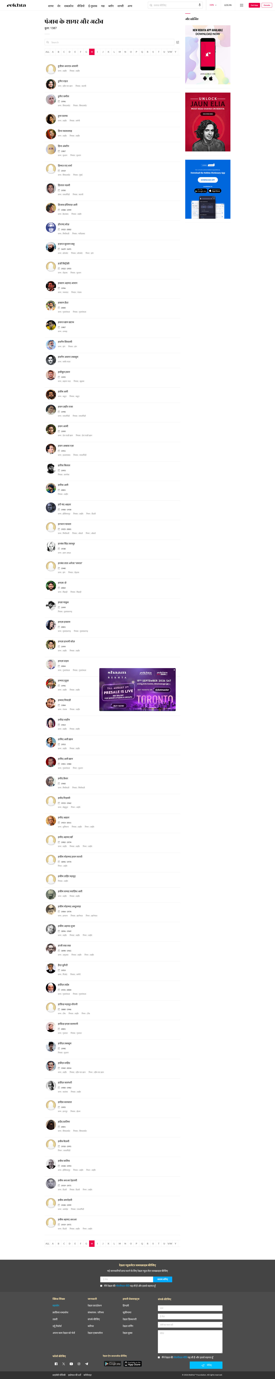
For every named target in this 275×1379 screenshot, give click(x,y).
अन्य (129, 6)
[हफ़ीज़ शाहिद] (52, 1066)
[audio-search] (199, 5)
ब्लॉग (111, 6)
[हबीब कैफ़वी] (52, 1144)
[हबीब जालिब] (52, 1164)
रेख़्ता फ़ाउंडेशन (95, 1305)
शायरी (120, 6)
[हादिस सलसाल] (52, 1105)
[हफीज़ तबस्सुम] (52, 1046)
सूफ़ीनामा (127, 1312)
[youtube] (71, 1363)
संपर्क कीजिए (94, 1319)
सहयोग (56, 1305)
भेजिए (209, 1365)
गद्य (103, 6)
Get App (254, 5)
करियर (91, 1326)
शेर (58, 6)
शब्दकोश (68, 6)
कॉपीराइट (88, 1375)
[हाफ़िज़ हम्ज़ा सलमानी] (52, 1027)
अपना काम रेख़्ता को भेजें (64, 1333)
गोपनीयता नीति (123, 1285)
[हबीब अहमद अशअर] (52, 1222)
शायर (50, 6)
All (47, 51)
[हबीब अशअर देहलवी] (52, 1183)
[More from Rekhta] (241, 5)
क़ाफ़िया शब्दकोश (60, 1312)
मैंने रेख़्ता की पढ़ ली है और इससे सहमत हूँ (130, 1285)
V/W (170, 51)
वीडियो (81, 6)
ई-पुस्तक (92, 6)
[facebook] (56, 1363)
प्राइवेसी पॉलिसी (59, 1375)
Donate (267, 5)
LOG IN (228, 5)
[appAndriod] (112, 1364)
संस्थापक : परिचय (96, 1312)
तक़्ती (55, 1319)
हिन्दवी (126, 1305)
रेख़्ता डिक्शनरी (130, 1319)
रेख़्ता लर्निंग (128, 1326)
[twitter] (63, 1363)
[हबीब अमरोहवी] (52, 1203)
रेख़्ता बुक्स (127, 1333)
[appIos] (132, 1364)
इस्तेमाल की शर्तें (74, 1375)
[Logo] (16, 6)
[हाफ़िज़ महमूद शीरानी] (52, 1007)
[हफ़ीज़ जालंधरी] (52, 1085)
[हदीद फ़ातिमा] (52, 1124)
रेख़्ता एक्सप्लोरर (95, 1333)
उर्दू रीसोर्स (57, 1326)
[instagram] (78, 1363)
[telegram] (86, 1363)
